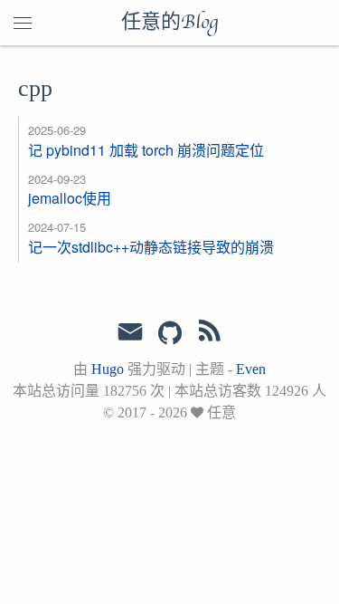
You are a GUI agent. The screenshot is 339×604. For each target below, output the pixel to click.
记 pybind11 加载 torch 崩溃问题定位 (146, 149)
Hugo (107, 369)
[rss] (209, 334)
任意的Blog (169, 23)
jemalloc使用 (69, 197)
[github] (170, 334)
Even (251, 369)
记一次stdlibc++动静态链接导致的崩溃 (151, 246)
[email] (130, 332)
